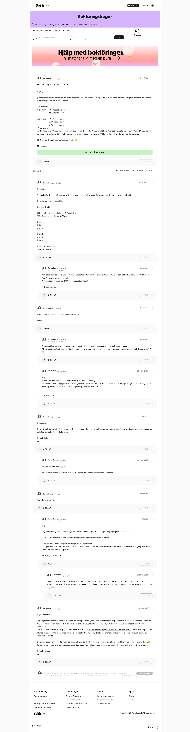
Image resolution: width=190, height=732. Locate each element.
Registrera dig (133, 5)
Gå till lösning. (99, 152)
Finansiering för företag (42, 707)
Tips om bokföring (80, 24)
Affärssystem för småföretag (44, 703)
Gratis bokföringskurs (73, 696)
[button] (152, 78)
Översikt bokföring (39, 24)
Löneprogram (38, 700)
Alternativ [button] (119, 38)
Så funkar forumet (103, 703)
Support (131, 696)
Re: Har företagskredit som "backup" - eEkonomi (51, 30)
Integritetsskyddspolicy (105, 700)
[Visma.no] (42, 5)
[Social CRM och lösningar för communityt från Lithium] (153, 727)
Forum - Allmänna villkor (105, 696)
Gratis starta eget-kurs (74, 700)
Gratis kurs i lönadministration (76, 703)
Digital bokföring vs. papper (137, 645)
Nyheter (94, 24)
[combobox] (58, 38)
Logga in (145, 5)
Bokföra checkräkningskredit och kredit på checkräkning (110, 630)
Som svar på (55, 270)
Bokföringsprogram (40, 696)
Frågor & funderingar (59, 24)
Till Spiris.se (133, 700)
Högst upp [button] (37, 726)
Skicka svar (144, 673)
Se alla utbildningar (72, 707)
